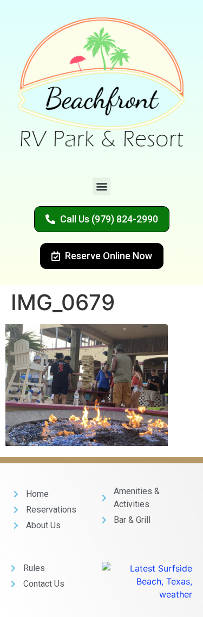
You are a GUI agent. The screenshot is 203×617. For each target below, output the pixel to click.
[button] (101, 186)
